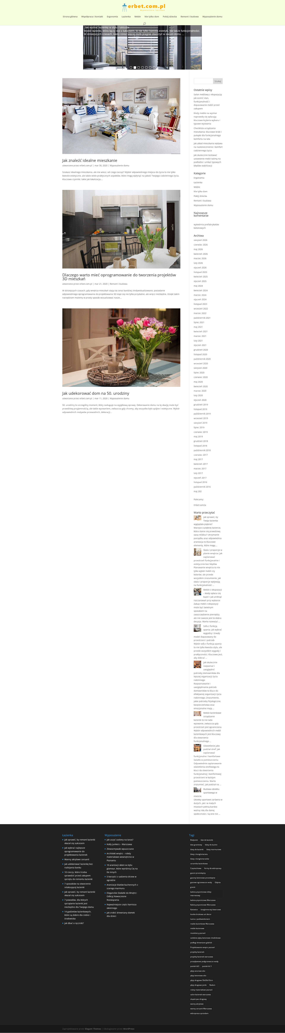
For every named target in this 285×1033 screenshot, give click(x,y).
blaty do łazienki (197, 849)
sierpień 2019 (200, 422)
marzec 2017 (200, 468)
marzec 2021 (200, 336)
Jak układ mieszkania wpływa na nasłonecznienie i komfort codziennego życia (208, 147)
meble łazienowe (197, 928)
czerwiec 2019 (201, 432)
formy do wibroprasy (212, 868)
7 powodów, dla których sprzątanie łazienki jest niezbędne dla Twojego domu (79, 903)
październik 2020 (202, 358)
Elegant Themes (93, 1028)
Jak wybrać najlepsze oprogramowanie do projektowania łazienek (75, 851)
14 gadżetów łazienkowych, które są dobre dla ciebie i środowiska (77, 915)
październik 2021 (202, 317)
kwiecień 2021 (201, 331)
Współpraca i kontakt (92, 17)
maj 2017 (198, 459)
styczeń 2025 (200, 281)
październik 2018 (202, 450)
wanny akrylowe (197, 1004)
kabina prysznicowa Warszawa (203, 900)
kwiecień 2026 (201, 253)
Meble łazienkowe (212, 712)
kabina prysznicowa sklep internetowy (200, 894)
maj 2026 (198, 249)
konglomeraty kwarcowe (211, 909)
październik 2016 (202, 486)
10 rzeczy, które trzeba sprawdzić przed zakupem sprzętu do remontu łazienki (78, 876)
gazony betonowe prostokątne (202, 878)
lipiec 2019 (199, 427)
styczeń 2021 (200, 345)
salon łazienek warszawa (200, 994)
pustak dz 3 (207, 966)
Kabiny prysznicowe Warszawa (203, 905)
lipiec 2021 (199, 322)
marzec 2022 (200, 313)
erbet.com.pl (86, 165)
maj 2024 (198, 285)
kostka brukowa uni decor (200, 914)
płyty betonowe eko (198, 975)
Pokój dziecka (170, 17)
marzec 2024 (200, 295)
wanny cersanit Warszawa (201, 1008)
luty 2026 (198, 263)
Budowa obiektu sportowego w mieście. (206, 793)
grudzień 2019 (201, 404)
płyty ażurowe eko (197, 971)
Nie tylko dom (152, 17)
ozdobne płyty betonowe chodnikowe (205, 938)
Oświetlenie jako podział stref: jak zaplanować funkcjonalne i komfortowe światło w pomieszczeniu (207, 752)
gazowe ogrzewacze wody (201, 882)
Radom (212, 985)
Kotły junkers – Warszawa (119, 844)
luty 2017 (198, 473)
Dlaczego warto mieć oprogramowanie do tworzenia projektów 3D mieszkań (119, 276)
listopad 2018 (200, 445)
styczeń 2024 (200, 299)
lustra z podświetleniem (200, 919)
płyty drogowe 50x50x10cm (201, 980)
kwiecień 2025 (201, 276)
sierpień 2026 (200, 240)
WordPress (128, 1028)
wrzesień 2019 (201, 418)
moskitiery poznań (197, 933)
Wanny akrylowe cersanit (76, 859)
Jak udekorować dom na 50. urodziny (95, 393)
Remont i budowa (190, 17)
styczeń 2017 (200, 477)
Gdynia (218, 882)
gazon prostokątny (198, 873)
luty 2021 (198, 340)
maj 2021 (198, 326)
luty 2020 (198, 395)
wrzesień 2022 (201, 308)
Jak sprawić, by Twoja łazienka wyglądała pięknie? (206, 521)
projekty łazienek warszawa (201, 956)
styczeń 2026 (200, 267)
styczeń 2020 (200, 400)
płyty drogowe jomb (198, 985)
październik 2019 (202, 413)
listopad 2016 (200, 482)
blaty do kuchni (211, 844)
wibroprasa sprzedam (199, 1013)
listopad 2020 (200, 354)
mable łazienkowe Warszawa (202, 923)
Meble (137, 17)
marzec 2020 (200, 390)
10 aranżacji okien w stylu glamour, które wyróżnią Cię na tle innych (122, 869)
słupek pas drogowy (198, 999)
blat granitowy (196, 844)
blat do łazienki (207, 840)
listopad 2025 (200, 272)
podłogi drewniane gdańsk (201, 942)
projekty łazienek (197, 952)
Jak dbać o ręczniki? (74, 923)
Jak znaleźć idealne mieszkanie (89, 160)
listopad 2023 (200, 304)
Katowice (194, 909)
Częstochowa (195, 868)
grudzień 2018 (201, 441)
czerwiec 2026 (201, 244)
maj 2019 (198, 436)
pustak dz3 (194, 966)
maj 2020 (198, 381)
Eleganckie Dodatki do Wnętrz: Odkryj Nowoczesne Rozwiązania (122, 896)
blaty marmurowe (213, 849)
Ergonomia (112, 17)
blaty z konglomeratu (199, 854)
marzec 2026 (200, 258)
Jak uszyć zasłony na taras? (120, 839)
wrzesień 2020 (201, 363)
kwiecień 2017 (201, 464)
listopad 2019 (200, 409)
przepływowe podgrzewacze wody (204, 961)
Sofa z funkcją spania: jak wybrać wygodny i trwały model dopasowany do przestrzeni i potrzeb (208, 633)
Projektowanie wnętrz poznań (202, 947)
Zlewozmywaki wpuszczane (120, 848)
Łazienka (126, 17)
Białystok (194, 840)
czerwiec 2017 (201, 454)
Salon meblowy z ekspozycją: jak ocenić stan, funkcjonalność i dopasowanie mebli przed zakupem (208, 101)
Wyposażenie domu (212, 17)
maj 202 (198, 491)
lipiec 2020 (199, 372)
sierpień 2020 (200, 368)
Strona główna (70, 17)
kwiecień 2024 (201, 290)
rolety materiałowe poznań (201, 989)
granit (192, 887)
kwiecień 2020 (201, 386)
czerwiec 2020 (201, 377)
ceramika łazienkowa (199, 863)
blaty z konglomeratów (199, 859)
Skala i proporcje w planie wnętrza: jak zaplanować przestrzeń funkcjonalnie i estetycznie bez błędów (208, 557)
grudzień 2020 (201, 349)
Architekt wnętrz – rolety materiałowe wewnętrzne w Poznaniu (120, 857)
